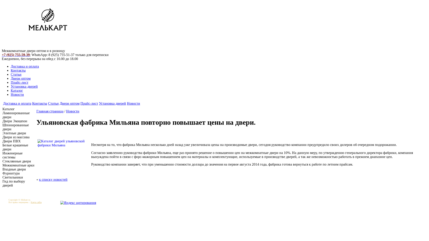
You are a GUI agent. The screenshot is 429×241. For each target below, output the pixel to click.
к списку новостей (53, 179)
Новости (17, 94)
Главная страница (49, 111)
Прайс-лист (19, 82)
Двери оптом (21, 78)
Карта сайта (36, 202)
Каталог (17, 90)
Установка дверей (24, 86)
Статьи (16, 74)
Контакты (18, 70)
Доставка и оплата (25, 66)
